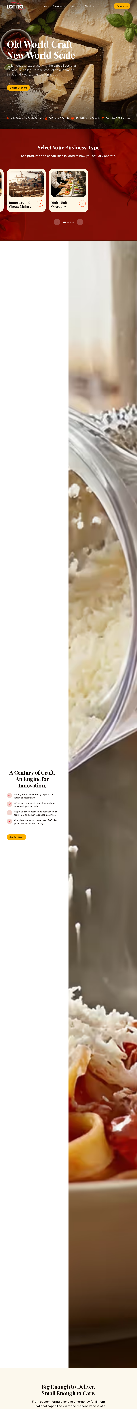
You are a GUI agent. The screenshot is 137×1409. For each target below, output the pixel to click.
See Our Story (16, 837)
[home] (16, 6)
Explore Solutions (18, 87)
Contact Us (122, 6)
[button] (59, 6)
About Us (89, 6)
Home (46, 6)
